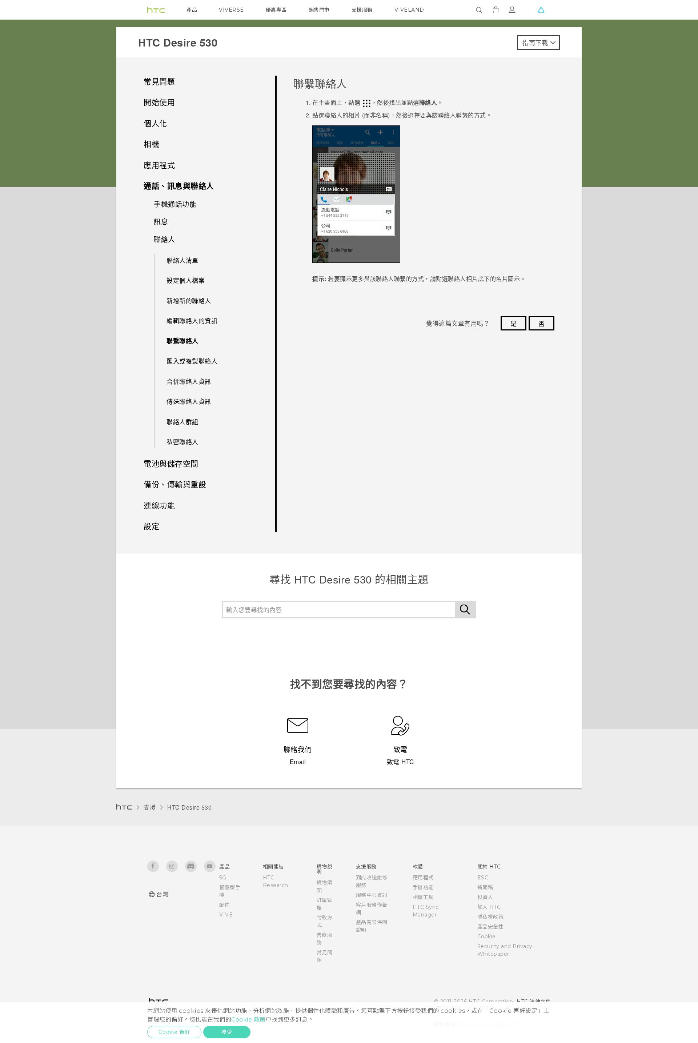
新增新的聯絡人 (189, 300)
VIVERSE (231, 10)
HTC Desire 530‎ (189, 807)
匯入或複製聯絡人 (192, 360)
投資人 (485, 897)
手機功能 (423, 887)
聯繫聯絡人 (182, 340)
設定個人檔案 (186, 280)
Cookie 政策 (248, 1019)
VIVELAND (409, 10)
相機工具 (423, 897)
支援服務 (362, 10)
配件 (224, 905)
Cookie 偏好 (174, 1032)
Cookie (486, 936)
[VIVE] (541, 10)
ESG (483, 877)
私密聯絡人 (182, 441)
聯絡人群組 (182, 421)
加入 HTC (489, 907)
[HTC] (156, 9)
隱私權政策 (490, 917)
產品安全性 (490, 926)
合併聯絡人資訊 (189, 381)
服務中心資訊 (372, 895)
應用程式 (423, 877)
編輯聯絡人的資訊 (192, 320)
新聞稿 (485, 887)
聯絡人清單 (182, 260)
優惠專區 (276, 10)
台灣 (162, 894)
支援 (150, 807)
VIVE (226, 914)
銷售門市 (319, 10)
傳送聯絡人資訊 (189, 401)
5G (222, 877)
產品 (191, 10)
